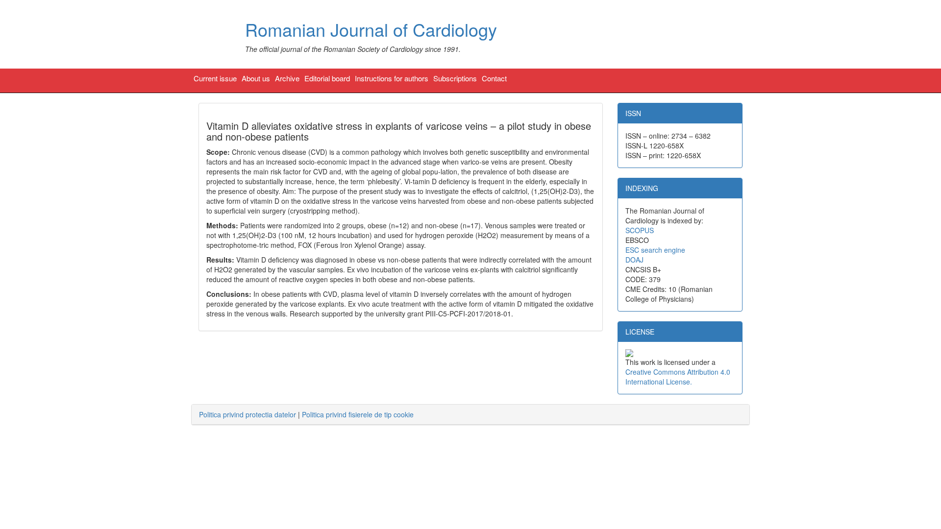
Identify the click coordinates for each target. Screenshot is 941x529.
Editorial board (327, 78)
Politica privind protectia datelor (247, 414)
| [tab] (306, 414)
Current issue (215, 78)
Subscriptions (455, 78)
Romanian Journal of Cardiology (371, 29)
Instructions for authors (391, 78)
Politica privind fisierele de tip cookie (358, 414)
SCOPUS (639, 230)
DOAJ (634, 259)
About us (256, 78)
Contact (494, 78)
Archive (287, 78)
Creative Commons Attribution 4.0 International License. (677, 376)
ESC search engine (655, 250)
